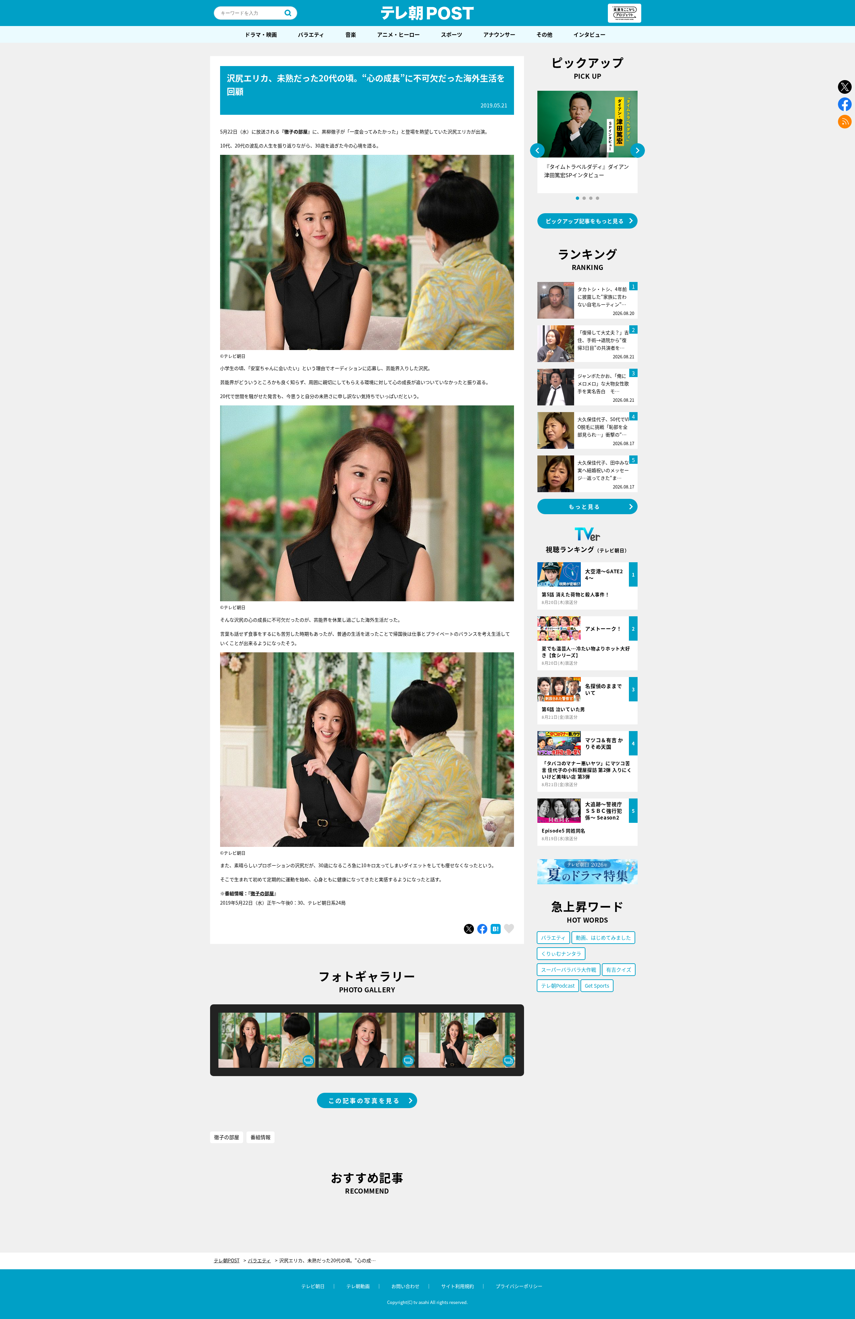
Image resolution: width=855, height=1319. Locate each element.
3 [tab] (590, 198)
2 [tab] (584, 198)
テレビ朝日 (313, 1286)
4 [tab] (597, 198)
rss (845, 121)
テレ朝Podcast (558, 985)
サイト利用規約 (457, 1286)
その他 (544, 34)
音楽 (350, 34)
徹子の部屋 (262, 893)
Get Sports (597, 985)
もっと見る (585, 507)
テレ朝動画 (358, 1286)
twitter (845, 87)
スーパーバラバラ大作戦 (568, 969)
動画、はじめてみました (603, 937)
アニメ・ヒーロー (398, 34)
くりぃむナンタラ (561, 953)
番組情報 (260, 1136)
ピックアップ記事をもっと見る (585, 221)
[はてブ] (496, 929)
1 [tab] (577, 198)
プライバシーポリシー (519, 1286)
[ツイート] (469, 929)
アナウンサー (499, 34)
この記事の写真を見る (364, 1100)
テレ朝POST (427, 13)
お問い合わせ (405, 1286)
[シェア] (482, 929)
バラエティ (311, 34)
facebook (845, 104)
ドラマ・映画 (261, 34)
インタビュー (589, 34)
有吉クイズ (618, 969)
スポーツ (451, 34)
